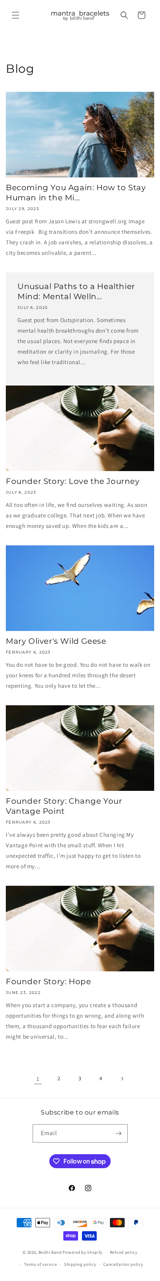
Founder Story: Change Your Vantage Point (64, 806)
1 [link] (38, 1078)
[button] (15, 15)
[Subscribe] (118, 1133)
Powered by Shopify (83, 1252)
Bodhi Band (50, 1252)
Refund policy (123, 1252)
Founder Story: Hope (48, 981)
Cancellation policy (123, 1264)
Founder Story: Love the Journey (73, 481)
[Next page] (121, 1078)
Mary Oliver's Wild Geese (56, 641)
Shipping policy (80, 1264)
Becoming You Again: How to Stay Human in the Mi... (76, 192)
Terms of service (40, 1264)
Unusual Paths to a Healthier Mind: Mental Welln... (76, 291)
